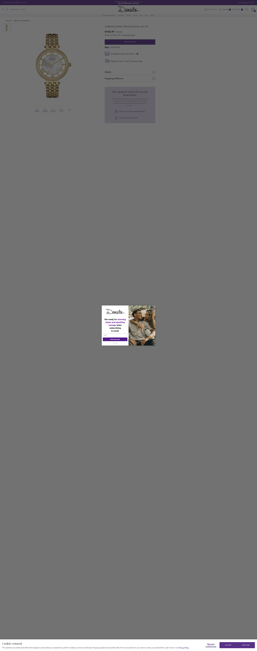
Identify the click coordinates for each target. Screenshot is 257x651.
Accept (228, 645)
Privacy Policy (184, 648)
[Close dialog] (153, 307)
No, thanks (115, 343)
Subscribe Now (115, 339)
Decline (246, 645)
